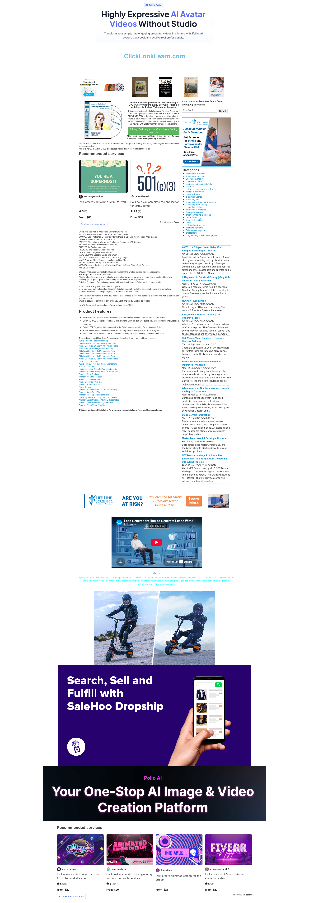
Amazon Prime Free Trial (89, 379)
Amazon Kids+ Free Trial (89, 392)
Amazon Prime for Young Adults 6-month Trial (98, 371)
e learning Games (194, 196)
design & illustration (195, 191)
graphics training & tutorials (198, 214)
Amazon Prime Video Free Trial (92, 405)
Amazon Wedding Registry (90, 376)
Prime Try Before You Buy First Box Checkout (98, 397)
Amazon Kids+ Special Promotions (94, 394)
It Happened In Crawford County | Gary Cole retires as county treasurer (206, 279)
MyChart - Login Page (194, 300)
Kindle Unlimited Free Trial (90, 381)
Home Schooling (193, 217)
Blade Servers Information (196, 414)
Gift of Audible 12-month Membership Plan (97, 343)
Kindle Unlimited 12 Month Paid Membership (98, 358)
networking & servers (196, 225)
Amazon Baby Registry (89, 374)
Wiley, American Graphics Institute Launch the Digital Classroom (205, 389)
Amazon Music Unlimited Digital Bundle (96, 402)
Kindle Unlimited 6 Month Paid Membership (98, 369)
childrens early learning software (201, 189)
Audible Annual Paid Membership (93, 340)
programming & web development (201, 235)
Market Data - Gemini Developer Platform (204, 438)
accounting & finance (196, 173)
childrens (190, 186)
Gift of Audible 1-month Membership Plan (97, 356)
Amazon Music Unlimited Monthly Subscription (99, 399)
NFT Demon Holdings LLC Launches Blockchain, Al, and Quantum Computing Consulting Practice (204, 458)
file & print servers (194, 212)
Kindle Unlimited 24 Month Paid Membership (98, 345)
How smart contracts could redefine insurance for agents (201, 363)
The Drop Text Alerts (88, 366)
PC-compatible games (196, 230)
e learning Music (193, 199)
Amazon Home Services (89, 384)
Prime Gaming (85, 387)
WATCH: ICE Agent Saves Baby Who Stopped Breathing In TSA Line (202, 249)
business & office (194, 181)
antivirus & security (195, 176)
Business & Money (195, 178)
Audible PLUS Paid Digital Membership (96, 348)
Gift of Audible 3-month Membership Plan (97, 350)
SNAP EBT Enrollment (88, 361)
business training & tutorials (199, 183)
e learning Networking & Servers (201, 201)
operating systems (194, 227)
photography (191, 232)
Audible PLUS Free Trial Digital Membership (98, 363)
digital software (193, 194)
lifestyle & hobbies (194, 219)
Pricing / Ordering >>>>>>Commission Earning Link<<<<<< (153, 130)
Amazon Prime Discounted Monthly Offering (98, 389)
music (189, 222)
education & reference (196, 209)
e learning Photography (196, 204)
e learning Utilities (194, 207)
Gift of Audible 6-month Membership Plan (97, 353)
